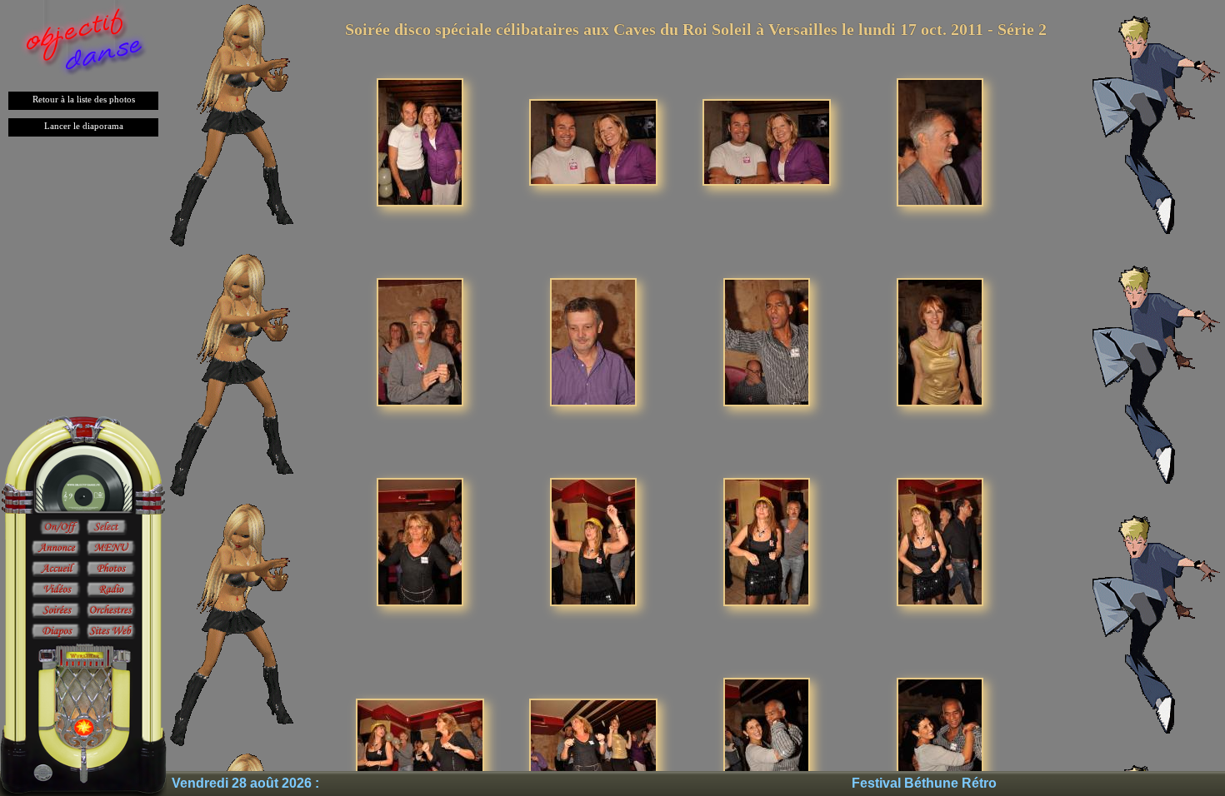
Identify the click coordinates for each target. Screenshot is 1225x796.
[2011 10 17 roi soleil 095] (766, 341)
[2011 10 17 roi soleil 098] (593, 540)
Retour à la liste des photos (83, 99)
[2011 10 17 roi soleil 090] (593, 141)
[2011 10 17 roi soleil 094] (593, 341)
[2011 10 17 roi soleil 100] (940, 540)
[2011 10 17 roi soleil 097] (420, 540)
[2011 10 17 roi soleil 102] (593, 740)
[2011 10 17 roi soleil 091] (766, 141)
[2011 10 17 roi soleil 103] (766, 740)
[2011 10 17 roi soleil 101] (420, 740)
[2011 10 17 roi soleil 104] (940, 740)
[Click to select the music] (107, 528)
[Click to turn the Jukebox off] (60, 528)
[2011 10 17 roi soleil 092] (940, 141)
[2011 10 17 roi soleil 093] (420, 341)
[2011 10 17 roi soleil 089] (420, 141)
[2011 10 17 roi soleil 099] (766, 540)
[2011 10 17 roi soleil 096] (940, 341)
